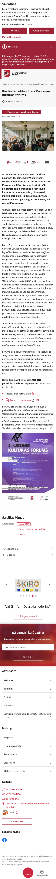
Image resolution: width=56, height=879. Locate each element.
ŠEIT (34, 393)
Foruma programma (20, 400)
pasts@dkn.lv (12, 798)
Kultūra (21, 534)
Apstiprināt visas (41, 30)
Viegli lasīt (8, 737)
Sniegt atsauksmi (28, 616)
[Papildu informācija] (37, 400)
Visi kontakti (17, 821)
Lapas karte (9, 762)
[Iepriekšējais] (6, 585)
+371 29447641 (14, 794)
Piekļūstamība (10, 754)
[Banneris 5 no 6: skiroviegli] (28, 585)
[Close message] (51, 47)
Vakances (8, 680)
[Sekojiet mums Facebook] (4, 840)
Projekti (7, 697)
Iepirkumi (8, 688)
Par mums (9, 705)
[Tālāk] (50, 585)
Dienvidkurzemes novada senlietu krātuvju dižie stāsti (27, 715)
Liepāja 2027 (24, 524)
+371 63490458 (14, 789)
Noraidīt (15, 30)
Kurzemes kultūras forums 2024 (32, 529)
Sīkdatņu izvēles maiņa (15, 771)
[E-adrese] (8, 812)
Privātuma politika (13, 746)
